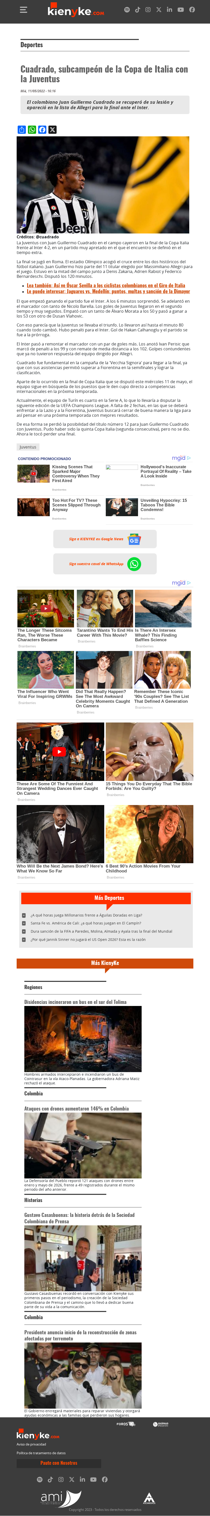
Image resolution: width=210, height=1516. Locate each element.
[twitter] (159, 11)
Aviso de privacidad (31, 1444)
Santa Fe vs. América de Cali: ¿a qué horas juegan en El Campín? (86, 923)
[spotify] (127, 11)
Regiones (33, 987)
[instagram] (148, 11)
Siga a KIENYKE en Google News (96, 539)
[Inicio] (76, 9)
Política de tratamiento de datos (41, 1453)
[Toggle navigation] (23, 10)
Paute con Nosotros (58, 1463)
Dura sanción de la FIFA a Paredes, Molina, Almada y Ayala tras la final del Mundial (101, 931)
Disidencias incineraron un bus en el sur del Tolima (75, 1002)
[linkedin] (169, 11)
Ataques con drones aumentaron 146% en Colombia (76, 1109)
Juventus (28, 447)
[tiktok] (137, 11)
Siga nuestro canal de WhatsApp (96, 563)
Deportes (31, 45)
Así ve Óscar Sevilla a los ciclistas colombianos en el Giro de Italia (106, 285)
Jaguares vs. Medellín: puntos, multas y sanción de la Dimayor (108, 291)
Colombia (33, 1094)
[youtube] (180, 11)
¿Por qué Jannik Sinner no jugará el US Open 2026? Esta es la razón (88, 939)
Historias (33, 1200)
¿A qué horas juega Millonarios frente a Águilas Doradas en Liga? (86, 915)
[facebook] (192, 11)
